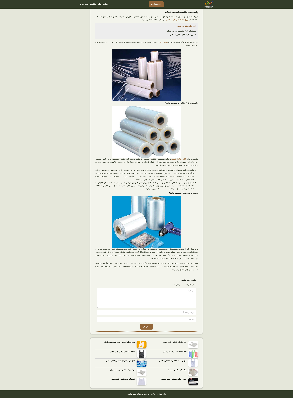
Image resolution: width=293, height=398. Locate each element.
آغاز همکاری (156, 4)
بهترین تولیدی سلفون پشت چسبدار (173, 379)
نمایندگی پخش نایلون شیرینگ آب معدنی (120, 360)
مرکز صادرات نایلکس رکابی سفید (174, 342)
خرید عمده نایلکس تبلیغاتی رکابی (174, 351)
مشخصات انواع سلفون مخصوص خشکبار (181, 31)
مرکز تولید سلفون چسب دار (176, 370)
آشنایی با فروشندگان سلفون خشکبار (183, 34)
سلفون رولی (163, 42)
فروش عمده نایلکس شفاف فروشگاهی (172, 360)
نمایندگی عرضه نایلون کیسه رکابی (123, 379)
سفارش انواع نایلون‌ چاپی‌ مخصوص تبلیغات (119, 342)
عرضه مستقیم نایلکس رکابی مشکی (122, 351)
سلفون (168, 19)
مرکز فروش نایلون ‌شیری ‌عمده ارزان (122, 370)
